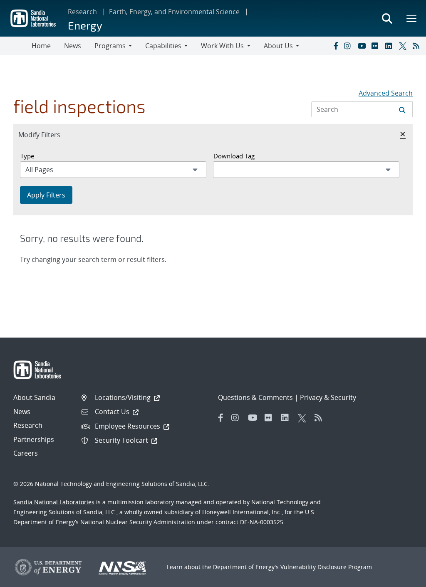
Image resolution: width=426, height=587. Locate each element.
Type (27, 156)
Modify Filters (48, 134)
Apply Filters (46, 195)
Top (401, 577)
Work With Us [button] (222, 45)
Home (41, 45)
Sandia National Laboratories (53, 502)
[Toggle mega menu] (412, 18)
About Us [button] (278, 45)
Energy (85, 25)
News (72, 45)
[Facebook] (335, 46)
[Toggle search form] (387, 18)
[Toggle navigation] (16, 46)
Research (82, 11)
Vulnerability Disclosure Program (326, 567)
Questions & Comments (255, 397)
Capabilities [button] (163, 45)
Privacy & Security (328, 397)
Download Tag (234, 156)
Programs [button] (110, 45)
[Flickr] (376, 46)
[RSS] (418, 46)
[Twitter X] (404, 46)
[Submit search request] (402, 109)
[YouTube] (363, 46)
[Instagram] (349, 46)
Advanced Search (386, 93)
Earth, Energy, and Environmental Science (174, 11)
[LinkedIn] (390, 46)
